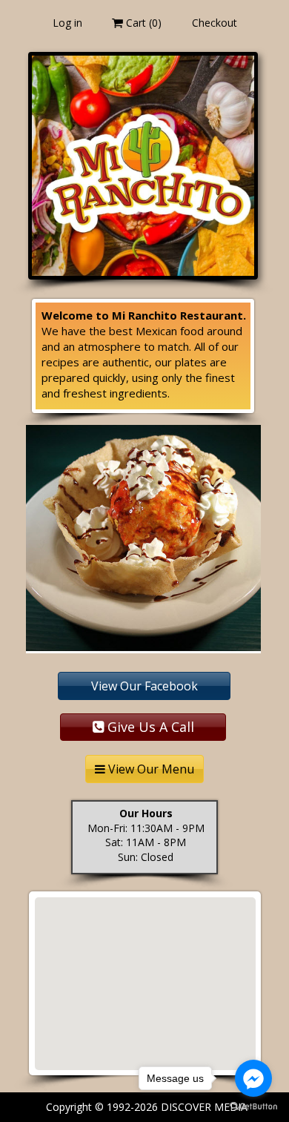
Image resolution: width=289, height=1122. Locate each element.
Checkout (214, 23)
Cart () (142, 23)
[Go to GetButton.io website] (253, 1107)
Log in (67, 23)
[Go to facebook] (253, 1078)
